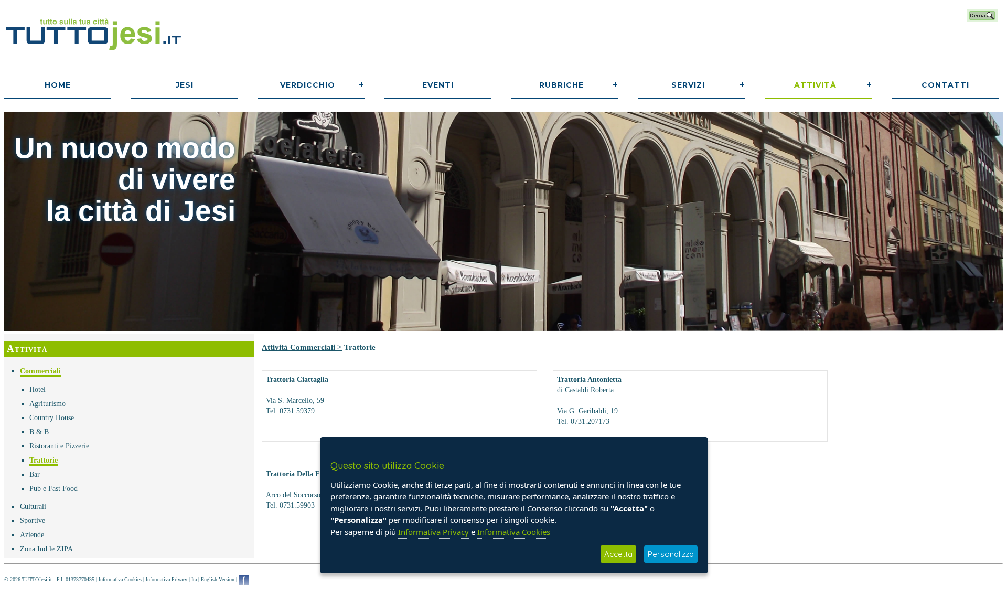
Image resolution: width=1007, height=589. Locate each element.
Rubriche (561, 85)
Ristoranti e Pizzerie (59, 446)
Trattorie (43, 460)
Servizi (688, 85)
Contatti (945, 85)
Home (58, 85)
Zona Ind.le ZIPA (46, 549)
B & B (39, 432)
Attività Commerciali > (302, 347)
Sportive (32, 520)
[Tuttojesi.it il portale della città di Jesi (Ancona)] (93, 54)
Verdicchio (307, 85)
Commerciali (40, 371)
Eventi (438, 85)
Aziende (32, 535)
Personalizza (671, 554)
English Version (217, 579)
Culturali (33, 506)
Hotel (37, 389)
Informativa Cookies (120, 579)
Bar (34, 474)
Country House (51, 418)
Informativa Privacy (166, 579)
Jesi (185, 85)
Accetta (618, 554)
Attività (815, 85)
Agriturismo (47, 404)
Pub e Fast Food (53, 488)
